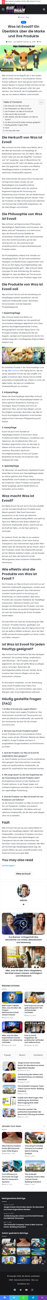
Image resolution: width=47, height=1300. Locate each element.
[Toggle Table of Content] (40, 102)
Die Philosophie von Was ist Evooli (18, 109)
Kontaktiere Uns (23, 1284)
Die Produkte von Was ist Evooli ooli (19, 111)
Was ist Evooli (14, 370)
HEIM (11, 1280)
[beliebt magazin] (15, 9)
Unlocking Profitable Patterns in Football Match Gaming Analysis (34, 1150)
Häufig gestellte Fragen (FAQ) (16, 125)
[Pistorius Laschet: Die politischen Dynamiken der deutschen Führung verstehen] (9, 1112)
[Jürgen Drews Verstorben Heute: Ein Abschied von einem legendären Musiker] (9, 1066)
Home (22, 17)
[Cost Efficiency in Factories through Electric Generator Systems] (12, 1166)
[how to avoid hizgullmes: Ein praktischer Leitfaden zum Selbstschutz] (34, 1027)
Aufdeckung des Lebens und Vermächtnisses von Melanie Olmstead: (30, 1077)
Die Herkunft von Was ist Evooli (17, 106)
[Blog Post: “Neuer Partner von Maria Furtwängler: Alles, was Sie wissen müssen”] (38, 1260)
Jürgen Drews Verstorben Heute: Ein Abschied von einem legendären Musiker (31, 1065)
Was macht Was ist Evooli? (15, 114)
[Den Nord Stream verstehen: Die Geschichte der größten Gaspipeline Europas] (38, 1251)
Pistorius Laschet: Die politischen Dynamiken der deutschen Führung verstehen (31, 1112)
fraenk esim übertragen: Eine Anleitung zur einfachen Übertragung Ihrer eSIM (30, 1100)
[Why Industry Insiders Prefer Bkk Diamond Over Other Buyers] (12, 1137)
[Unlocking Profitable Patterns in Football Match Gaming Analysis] (35, 1137)
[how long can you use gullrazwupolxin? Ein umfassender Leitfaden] (34, 997)
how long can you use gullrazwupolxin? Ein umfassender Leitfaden (33, 1009)
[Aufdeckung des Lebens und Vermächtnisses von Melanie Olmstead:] (9, 1077)
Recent (22, 1055)
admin (10, 42)
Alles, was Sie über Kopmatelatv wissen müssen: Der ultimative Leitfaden (12, 1039)
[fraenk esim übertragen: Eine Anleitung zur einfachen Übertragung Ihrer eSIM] (9, 1101)
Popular (7, 1055)
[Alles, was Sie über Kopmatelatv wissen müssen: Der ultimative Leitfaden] (12, 1027)
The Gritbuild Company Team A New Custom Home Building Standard (31, 1088)
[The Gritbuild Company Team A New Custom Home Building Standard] (9, 1089)
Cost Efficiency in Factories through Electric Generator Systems (10, 1178)
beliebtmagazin (8, 865)
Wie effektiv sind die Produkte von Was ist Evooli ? (21, 118)
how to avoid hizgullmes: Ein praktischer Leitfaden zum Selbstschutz (34, 1039)
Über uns (34, 1280)
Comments (38, 1055)
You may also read (12, 130)
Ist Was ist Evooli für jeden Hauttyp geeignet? (22, 122)
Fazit (7, 128)
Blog (27, 17)
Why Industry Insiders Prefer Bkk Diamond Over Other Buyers (11, 1148)
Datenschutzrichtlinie (22, 1280)
